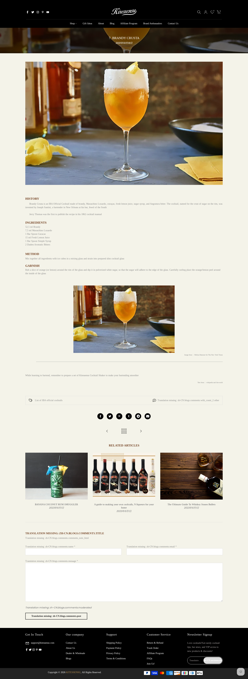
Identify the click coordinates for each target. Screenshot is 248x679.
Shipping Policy (114, 643)
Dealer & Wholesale (75, 653)
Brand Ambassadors (152, 23)
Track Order (153, 648)
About (101, 23)
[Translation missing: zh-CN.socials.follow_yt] (47, 12)
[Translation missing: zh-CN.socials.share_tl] (138, 416)
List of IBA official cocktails (48, 400)
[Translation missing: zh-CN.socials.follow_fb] (27, 12)
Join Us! (151, 663)
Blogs (68, 658)
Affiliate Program (128, 23)
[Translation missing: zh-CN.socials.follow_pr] (43, 12)
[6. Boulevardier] (107, 431)
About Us (70, 648)
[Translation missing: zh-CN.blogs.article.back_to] (124, 431)
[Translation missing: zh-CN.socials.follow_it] (38, 12)
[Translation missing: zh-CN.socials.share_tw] (110, 416)
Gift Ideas (87, 23)
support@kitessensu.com (42, 643)
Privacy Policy (113, 653)
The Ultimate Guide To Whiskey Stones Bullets (191, 504)
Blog (112, 23)
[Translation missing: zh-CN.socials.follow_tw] (32, 12)
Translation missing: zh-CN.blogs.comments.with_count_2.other (188, 400)
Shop (72, 23)
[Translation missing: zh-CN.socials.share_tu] (129, 416)
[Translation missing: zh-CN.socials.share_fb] (100, 416)
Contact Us (173, 23)
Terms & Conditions (116, 658)
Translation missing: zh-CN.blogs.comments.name (50, 546)
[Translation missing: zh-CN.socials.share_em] (148, 416)
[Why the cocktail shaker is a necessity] (140, 431)
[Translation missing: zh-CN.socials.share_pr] (119, 416)
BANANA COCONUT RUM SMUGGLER (56, 504)
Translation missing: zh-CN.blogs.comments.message (51, 561)
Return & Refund (155, 643)
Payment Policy (113, 648)
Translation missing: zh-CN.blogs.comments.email (152, 546)
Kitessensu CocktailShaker (92, 375)
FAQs (149, 658)
